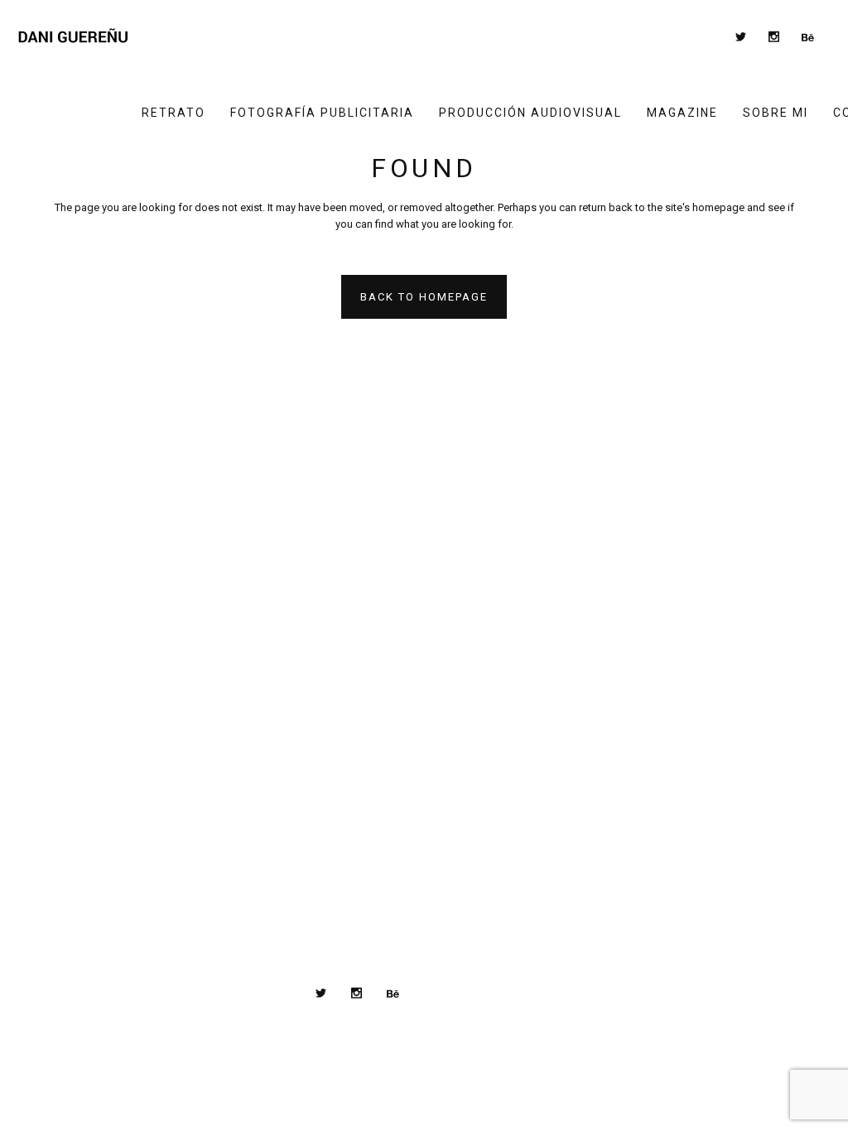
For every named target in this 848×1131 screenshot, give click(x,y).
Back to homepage (424, 297)
